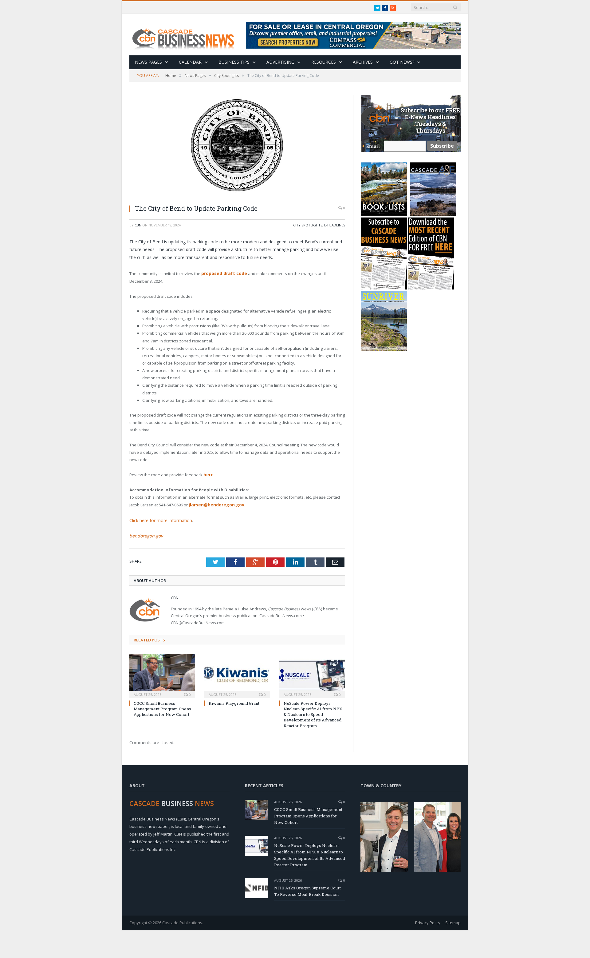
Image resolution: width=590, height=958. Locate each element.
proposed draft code (223, 273)
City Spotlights (307, 225)
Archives (363, 62)
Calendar (190, 62)
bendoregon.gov (144, 533)
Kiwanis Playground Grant (234, 700)
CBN (138, 225)
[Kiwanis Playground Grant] (237, 672)
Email (373, 146)
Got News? (402, 62)
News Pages (148, 62)
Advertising (280, 62)
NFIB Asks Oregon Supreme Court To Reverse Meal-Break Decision (307, 888)
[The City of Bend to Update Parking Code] (237, 147)
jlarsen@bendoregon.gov (215, 503)
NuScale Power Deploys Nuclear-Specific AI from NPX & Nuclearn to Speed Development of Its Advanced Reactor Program (313, 712)
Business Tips (234, 62)
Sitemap (453, 919)
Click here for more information (158, 518)
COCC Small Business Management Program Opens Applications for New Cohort (162, 706)
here (208, 474)
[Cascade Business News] (186, 34)
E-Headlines (334, 225)
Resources (323, 62)
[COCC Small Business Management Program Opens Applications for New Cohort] (162, 672)
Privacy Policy (427, 919)
